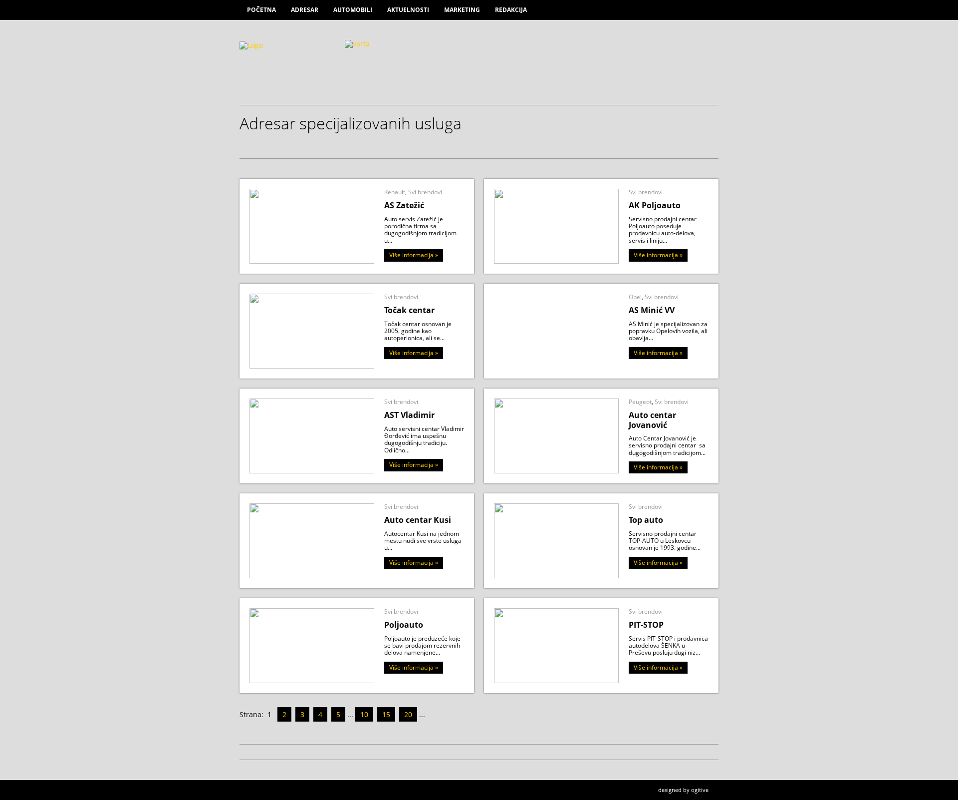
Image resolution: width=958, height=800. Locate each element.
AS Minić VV (652, 310)
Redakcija (511, 9)
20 (408, 714)
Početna (261, 9)
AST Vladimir (409, 414)
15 (386, 714)
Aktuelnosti (408, 9)
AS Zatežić (404, 205)
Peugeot (640, 402)
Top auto (646, 519)
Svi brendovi (425, 192)
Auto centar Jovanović (652, 419)
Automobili (352, 9)
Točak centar (409, 310)
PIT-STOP (646, 624)
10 (364, 714)
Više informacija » (413, 255)
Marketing (462, 9)
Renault (394, 192)
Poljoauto (403, 624)
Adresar (304, 9)
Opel (635, 297)
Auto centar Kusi (417, 519)
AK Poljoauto (655, 205)
